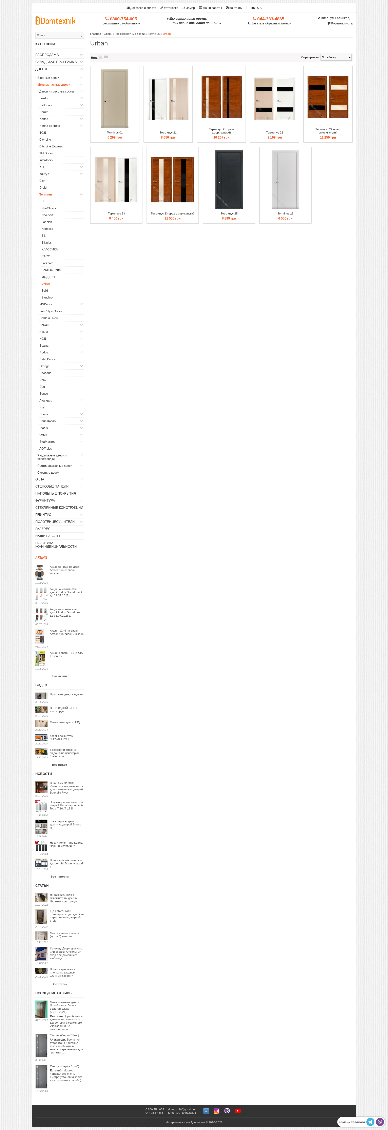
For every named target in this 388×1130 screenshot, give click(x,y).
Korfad (43, 119)
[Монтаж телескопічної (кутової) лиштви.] (41, 935)
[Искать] (80, 35)
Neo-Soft (47, 215)
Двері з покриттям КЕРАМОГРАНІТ (61, 737)
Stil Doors (45, 105)
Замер (190, 7)
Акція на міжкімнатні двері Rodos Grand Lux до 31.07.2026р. (65, 612)
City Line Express (51, 146)
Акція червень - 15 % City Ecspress (66, 654)
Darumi (44, 112)
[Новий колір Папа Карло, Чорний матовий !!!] (41, 846)
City (42, 180)
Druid (42, 187)
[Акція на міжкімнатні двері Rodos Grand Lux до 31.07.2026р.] (41, 615)
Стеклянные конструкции (59, 507)
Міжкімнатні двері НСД (65, 722)
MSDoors (45, 304)
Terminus (46, 194)
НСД (42, 338)
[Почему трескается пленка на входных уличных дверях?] (41, 971)
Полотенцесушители (55, 521)
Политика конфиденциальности (56, 544)
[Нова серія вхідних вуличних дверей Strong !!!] (41, 827)
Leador (43, 98)
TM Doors (46, 153)
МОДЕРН (48, 277)
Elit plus (46, 242)
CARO (45, 256)
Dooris (43, 414)
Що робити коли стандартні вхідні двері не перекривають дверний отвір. (67, 915)
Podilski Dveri (48, 318)
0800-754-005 (123, 18)
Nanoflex (47, 228)
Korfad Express (49, 125)
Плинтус (43, 514)
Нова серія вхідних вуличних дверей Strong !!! (65, 824)
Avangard (45, 400)
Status (43, 428)
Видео (41, 685)
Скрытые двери (48, 472)
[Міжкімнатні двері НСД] (41, 724)
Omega (44, 366)
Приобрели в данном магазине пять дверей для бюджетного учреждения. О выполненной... (66, 1016)
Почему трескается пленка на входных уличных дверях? (62, 972)
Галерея (43, 529)
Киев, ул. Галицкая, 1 (336, 18)
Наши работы (212, 7)
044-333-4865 (270, 18)
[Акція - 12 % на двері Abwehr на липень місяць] (41, 637)
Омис (43, 434)
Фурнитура (45, 500)
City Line (45, 139)
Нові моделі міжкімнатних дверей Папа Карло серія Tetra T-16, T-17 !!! (66, 805)
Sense (43, 393)
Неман (43, 325)
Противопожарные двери (54, 465)
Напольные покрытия (55, 493)
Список (106, 57)
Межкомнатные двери (53, 84)
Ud (43, 201)
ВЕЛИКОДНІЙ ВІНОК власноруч (63, 709)
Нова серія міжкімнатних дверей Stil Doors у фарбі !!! (66, 863)
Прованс (45, 373)
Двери (41, 69)
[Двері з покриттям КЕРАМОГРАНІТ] (41, 738)
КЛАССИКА (49, 249)
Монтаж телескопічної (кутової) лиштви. (64, 934)
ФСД (42, 132)
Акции (41, 557)
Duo (42, 386)
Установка (170, 7)
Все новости (60, 876)
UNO (42, 380)
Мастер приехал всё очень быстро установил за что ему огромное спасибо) (66, 1073)
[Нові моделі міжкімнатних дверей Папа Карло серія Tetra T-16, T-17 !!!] (41, 806)
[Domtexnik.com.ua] (55, 21)
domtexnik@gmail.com (182, 1109)
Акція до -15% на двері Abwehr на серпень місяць (65, 570)
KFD (42, 167)
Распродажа (47, 55)
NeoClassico (49, 208)
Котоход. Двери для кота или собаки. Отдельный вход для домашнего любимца (66, 953)
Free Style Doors (50, 311)
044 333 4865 (154, 1112)
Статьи (42, 885)
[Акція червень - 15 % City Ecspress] (41, 659)
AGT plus (45, 448)
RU (253, 7)
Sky (42, 407)
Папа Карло (47, 421)
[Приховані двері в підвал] (41, 696)
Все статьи (59, 984)
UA (259, 7)
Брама (43, 345)
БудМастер (47, 441)
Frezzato (47, 263)
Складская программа (56, 62)
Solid (44, 290)
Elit (43, 235)
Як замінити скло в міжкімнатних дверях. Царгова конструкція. (64, 898)
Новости (43, 774)
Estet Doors (47, 359)
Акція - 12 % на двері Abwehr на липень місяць (66, 632)
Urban (45, 283)
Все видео (59, 764)
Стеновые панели (52, 486)
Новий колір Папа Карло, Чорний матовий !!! (66, 844)
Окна (39, 479)
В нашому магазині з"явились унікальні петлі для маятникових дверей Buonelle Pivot (66, 787)
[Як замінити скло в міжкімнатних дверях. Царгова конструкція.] (41, 898)
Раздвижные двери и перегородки (51, 457)
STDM (43, 331)
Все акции (59, 676)
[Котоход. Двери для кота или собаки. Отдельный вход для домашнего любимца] (41, 954)
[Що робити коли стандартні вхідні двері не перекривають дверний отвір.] (41, 917)
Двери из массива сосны (56, 91)
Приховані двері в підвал (66, 694)
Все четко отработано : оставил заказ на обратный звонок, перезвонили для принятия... (66, 1044)
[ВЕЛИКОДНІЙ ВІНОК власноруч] (41, 710)
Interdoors (46, 160)
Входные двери (48, 77)
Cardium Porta (51, 270)
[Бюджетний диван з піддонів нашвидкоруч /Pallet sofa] (41, 752)
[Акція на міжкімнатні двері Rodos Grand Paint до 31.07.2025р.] (41, 594)
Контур (44, 174)
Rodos (43, 352)
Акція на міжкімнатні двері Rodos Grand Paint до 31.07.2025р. (66, 592)
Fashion (46, 222)
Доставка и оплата (143, 7)
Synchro (47, 297)
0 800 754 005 (155, 1109)
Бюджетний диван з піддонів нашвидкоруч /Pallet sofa (64, 753)
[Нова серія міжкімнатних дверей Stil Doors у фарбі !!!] (41, 863)
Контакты (235, 7)
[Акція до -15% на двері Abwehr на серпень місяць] (41, 573)
